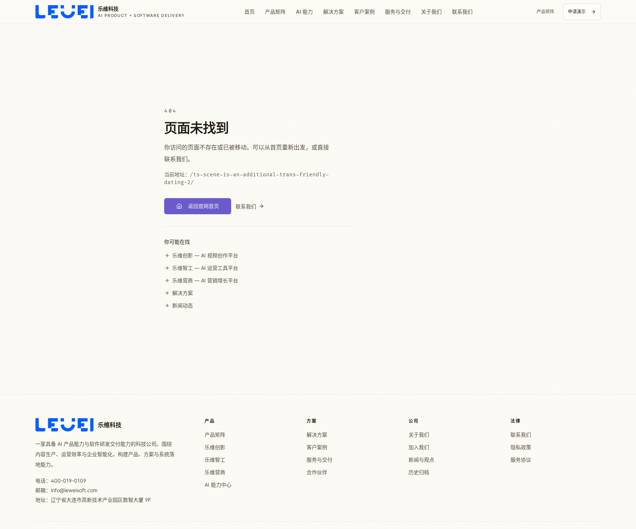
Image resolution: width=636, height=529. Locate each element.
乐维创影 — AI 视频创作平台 (205, 255)
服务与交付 (398, 11)
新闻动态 (182, 305)
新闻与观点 (421, 459)
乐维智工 (215, 459)
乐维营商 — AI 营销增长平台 (205, 280)
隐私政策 (520, 447)
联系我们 (462, 11)
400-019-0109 (68, 480)
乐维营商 (215, 472)
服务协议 (520, 459)
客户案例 (364, 11)
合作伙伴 (317, 472)
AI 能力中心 (218, 485)
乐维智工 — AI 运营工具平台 (205, 268)
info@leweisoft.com (74, 490)
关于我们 (431, 11)
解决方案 (333, 11)
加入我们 (419, 447)
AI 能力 (304, 11)
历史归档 (419, 472)
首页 (249, 11)
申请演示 (577, 11)
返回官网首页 (203, 206)
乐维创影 (215, 447)
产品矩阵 (275, 11)
